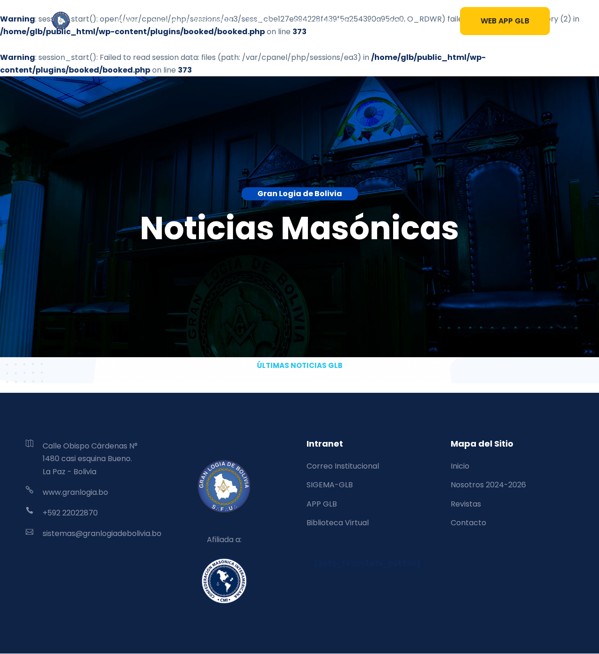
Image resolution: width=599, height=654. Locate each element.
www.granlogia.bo (75, 492)
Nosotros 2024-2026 (192, 21)
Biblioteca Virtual (338, 522)
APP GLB (322, 504)
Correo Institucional (343, 466)
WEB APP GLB (505, 20)
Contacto (387, 21)
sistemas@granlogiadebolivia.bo (102, 533)
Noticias (263, 21)
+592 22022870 (70, 512)
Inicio (127, 21)
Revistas (466, 504)
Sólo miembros (324, 21)
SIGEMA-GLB (330, 484)
